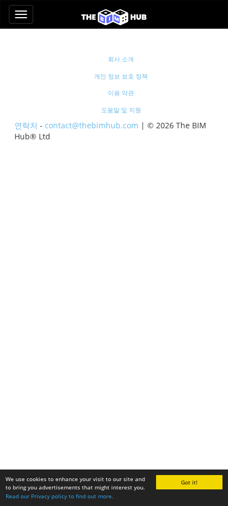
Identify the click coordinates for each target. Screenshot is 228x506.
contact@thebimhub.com (91, 125)
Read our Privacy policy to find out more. (59, 496)
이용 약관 (121, 92)
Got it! (189, 482)
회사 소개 (121, 59)
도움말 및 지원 (121, 110)
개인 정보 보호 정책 (121, 76)
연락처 (26, 125)
